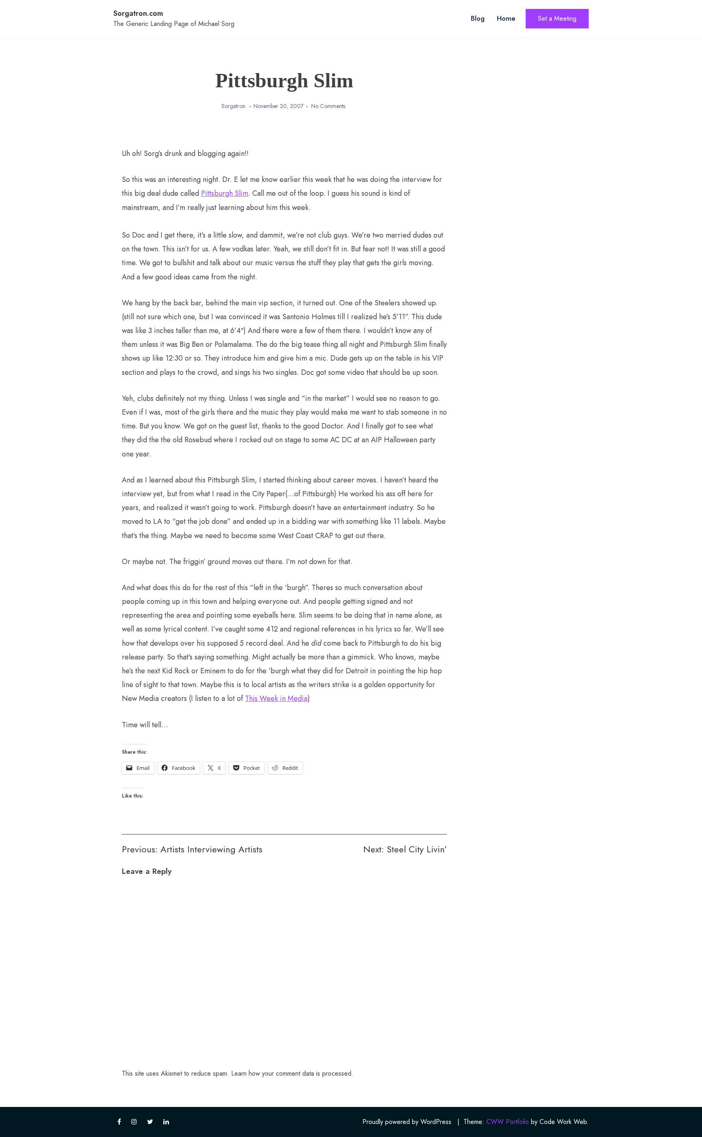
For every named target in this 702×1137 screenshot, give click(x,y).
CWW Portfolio (507, 1121)
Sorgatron (233, 106)
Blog (478, 18)
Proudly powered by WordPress (406, 1121)
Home (506, 18)
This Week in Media (276, 698)
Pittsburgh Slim (224, 193)
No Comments (328, 106)
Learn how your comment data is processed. (292, 1073)
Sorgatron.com (138, 13)
